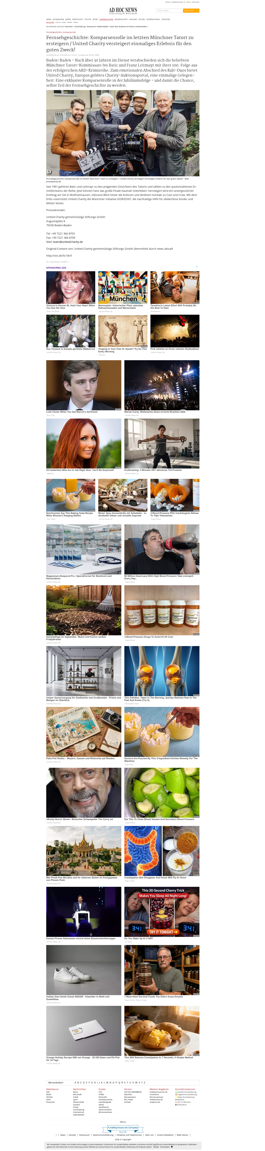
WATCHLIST (195, 2)
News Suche (189, 10)
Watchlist (128, 1094)
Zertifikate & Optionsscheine (105, 1108)
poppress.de (155, 1102)
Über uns (149, 1135)
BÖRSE (68, 19)
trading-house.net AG (158, 1092)
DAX (48, 1092)
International (78, 1112)
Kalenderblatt (78, 1114)
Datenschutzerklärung (103, 1135)
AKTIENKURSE (58, 19)
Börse (75, 1092)
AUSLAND (133, 19)
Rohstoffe (103, 1097)
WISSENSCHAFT (121, 19)
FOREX (101, 1094)
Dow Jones (50, 1102)
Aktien (101, 1104)
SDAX (48, 1099)
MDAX (48, 1094)
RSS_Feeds (128, 1099)
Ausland (76, 1104)
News (62, 1135)
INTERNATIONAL (153, 19)
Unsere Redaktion (165, 1135)
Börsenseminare (105, 1112)
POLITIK (87, 19)
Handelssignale (105, 1102)
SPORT (95, 19)
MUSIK (64, 22)
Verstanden (165, 1147)
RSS (188, 2)
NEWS (48, 19)
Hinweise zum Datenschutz (129, 1135)
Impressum (84, 1135)
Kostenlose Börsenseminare (156, 1095)
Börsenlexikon (55, 1082)
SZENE (76, 22)
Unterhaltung (79, 26)
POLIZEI (141, 19)
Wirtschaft (77, 1094)
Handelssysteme (105, 1099)
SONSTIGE (165, 19)
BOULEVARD (50, 22)
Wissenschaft (78, 1102)
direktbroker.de (156, 1099)
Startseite (69, 26)
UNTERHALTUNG (106, 19)
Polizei (75, 1107)
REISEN (69, 22)
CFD (100, 1092)
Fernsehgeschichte (54, 32)
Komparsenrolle (69, 32)
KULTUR (58, 22)
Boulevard (91, 26)
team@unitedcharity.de (68, 242)
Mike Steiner (182, 1135)
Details (156, 1147)
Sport (75, 1099)
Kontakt (127, 1102)
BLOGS (168, 2)
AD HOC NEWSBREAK (133, 1092)
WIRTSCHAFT (77, 19)
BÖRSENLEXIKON (177, 2)
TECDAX (49, 1097)
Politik (75, 1097)
